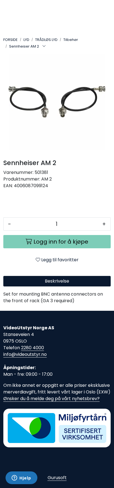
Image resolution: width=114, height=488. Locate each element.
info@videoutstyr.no (25, 354)
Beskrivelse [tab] (57, 281)
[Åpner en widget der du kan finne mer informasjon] (21, 478)
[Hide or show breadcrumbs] (44, 46)
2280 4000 (32, 348)
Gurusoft (57, 477)
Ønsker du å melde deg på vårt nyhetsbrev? (51, 398)
